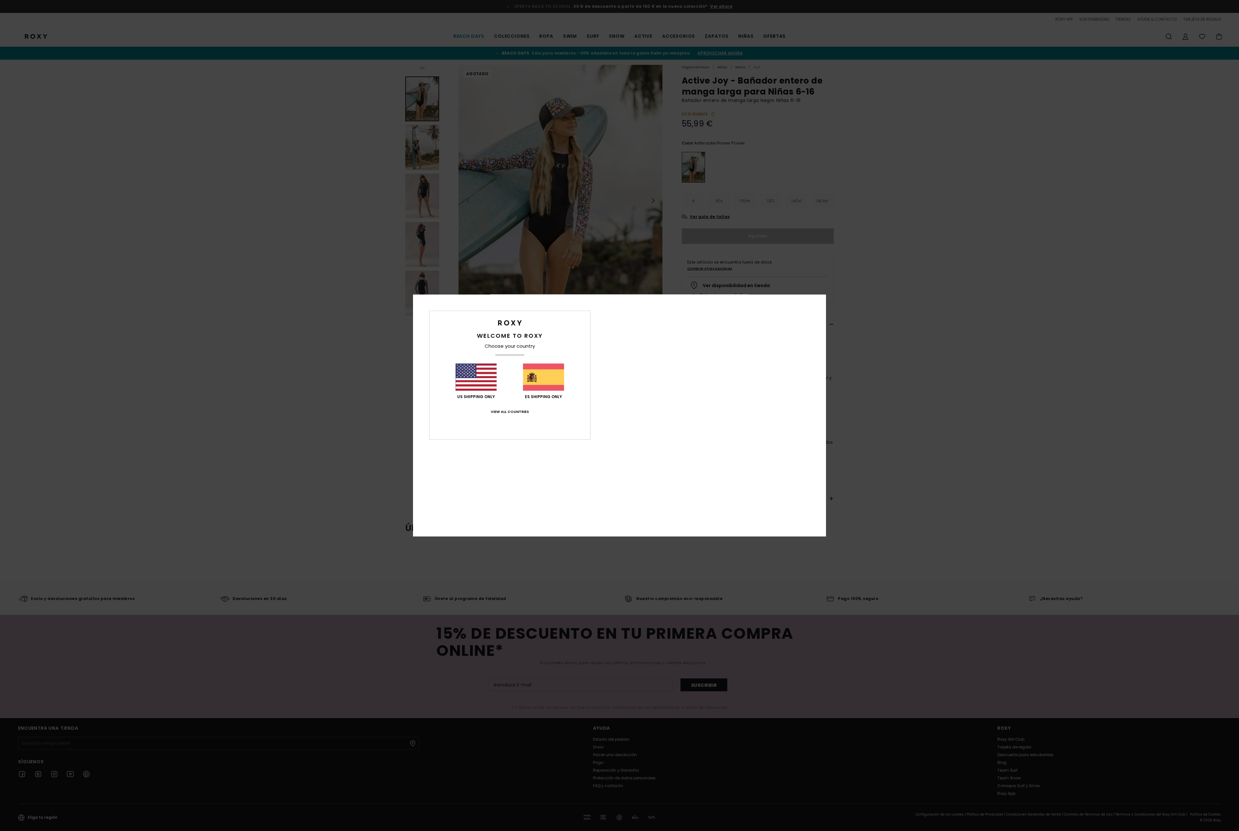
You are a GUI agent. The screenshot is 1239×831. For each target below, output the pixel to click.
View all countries (510, 411)
